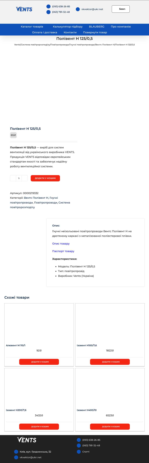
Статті (85, 451)
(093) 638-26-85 (61, 6)
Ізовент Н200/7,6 (16, 410)
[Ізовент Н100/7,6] (109, 321)
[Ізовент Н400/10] (109, 386)
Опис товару (61, 243)
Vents (17, 44)
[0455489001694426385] (38, 86)
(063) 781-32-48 (61, 12)
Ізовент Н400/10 (87, 410)
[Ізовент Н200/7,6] (39, 386)
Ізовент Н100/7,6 (87, 345)
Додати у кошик (45, 178)
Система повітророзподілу (35, 44)
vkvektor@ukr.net (92, 9)
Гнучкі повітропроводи (82, 44)
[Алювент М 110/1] (39, 321)
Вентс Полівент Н (105, 44)
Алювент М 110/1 (15, 345)
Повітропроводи (60, 44)
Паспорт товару (63, 251)
